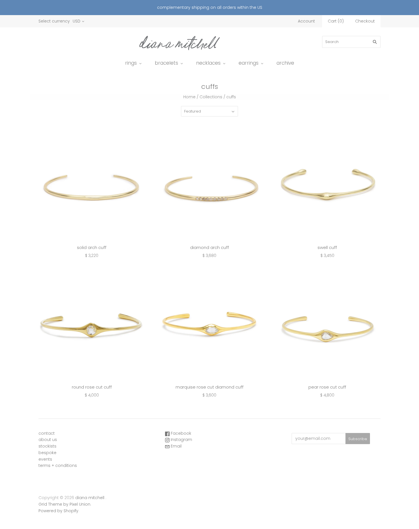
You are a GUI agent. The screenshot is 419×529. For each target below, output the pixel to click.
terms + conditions (57, 465)
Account (306, 21)
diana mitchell (89, 498)
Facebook (180, 433)
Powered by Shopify (58, 511)
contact (46, 433)
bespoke (47, 453)
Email (176, 446)
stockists (47, 446)
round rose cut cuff (92, 387)
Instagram (181, 439)
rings (131, 63)
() (336, 21)
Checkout (365, 21)
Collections (211, 97)
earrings (249, 63)
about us (47, 439)
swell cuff (327, 247)
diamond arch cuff (209, 247)
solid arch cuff (91, 247)
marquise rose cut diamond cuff (209, 387)
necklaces (208, 63)
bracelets (166, 63)
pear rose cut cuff (327, 387)
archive (285, 63)
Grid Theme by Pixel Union (64, 504)
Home (189, 97)
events (45, 459)
